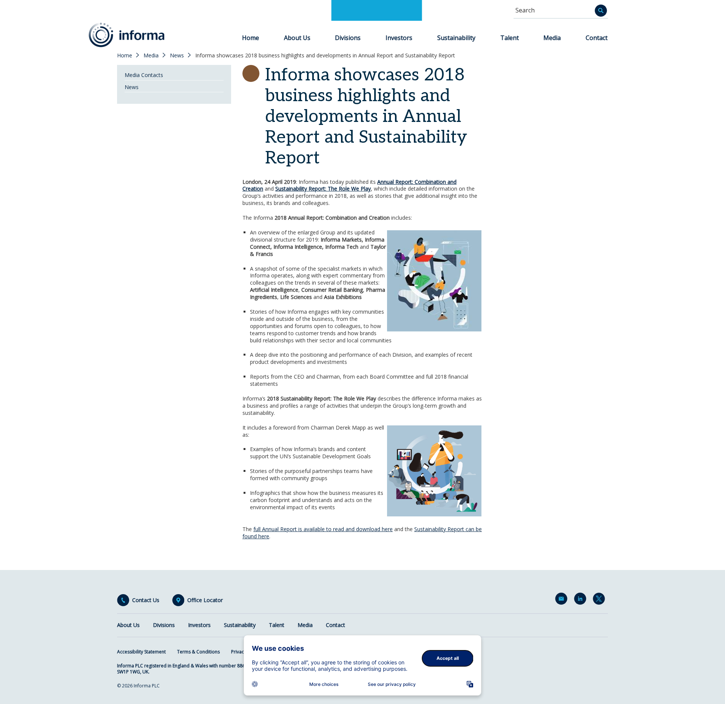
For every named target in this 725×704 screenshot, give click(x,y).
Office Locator (205, 600)
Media (552, 38)
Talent (509, 38)
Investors (399, 38)
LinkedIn (581, 600)
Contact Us (145, 600)
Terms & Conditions (198, 652)
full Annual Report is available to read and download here (323, 529)
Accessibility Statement (141, 652)
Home (250, 38)
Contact (597, 38)
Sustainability (456, 38)
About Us (297, 38)
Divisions (348, 38)
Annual (385, 181)
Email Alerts (562, 600)
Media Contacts (144, 75)
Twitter (600, 600)
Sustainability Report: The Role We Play (323, 188)
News (177, 55)
